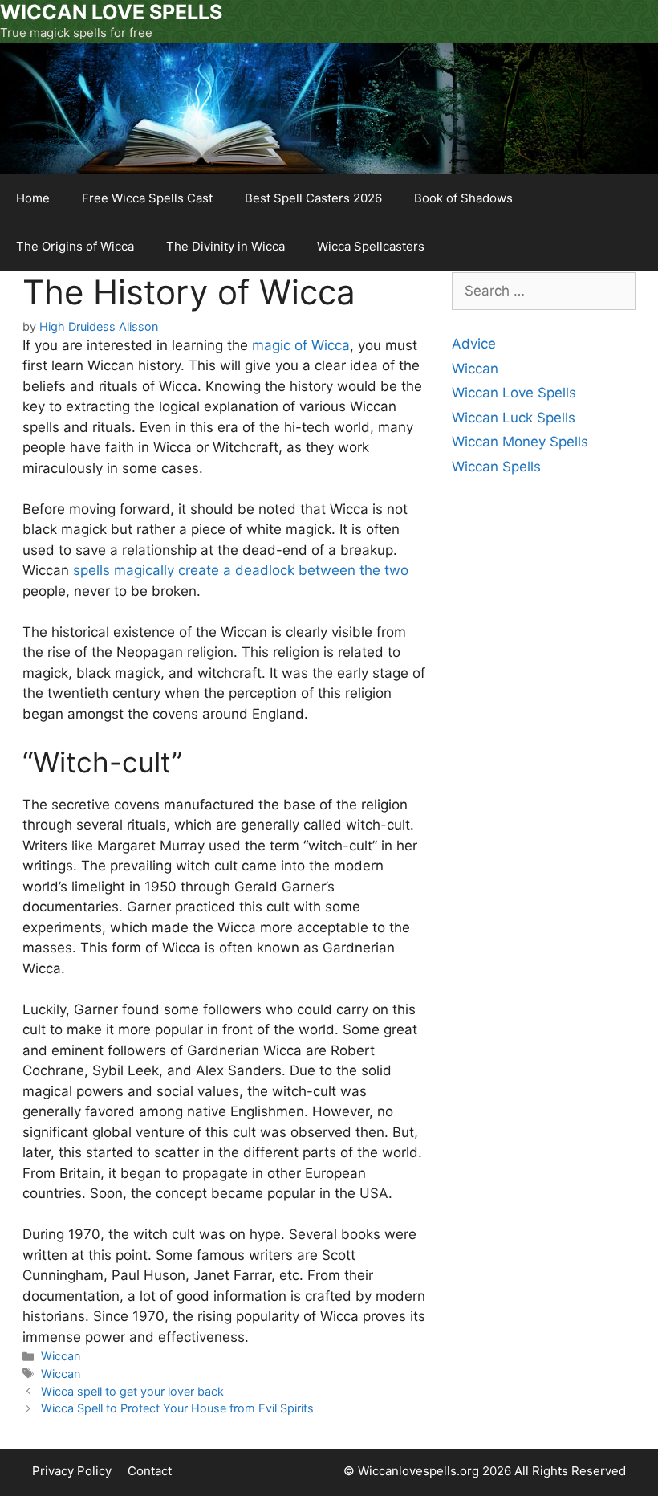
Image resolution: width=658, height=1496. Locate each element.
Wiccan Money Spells (520, 442)
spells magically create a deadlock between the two (240, 570)
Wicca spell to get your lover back (132, 1391)
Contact (150, 1470)
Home (33, 198)
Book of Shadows (463, 198)
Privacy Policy (72, 1470)
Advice (474, 344)
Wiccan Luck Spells (513, 418)
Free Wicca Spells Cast (147, 198)
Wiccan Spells (496, 467)
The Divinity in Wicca (225, 246)
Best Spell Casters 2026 (313, 198)
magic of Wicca (299, 345)
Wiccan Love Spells (514, 393)
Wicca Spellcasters (370, 246)
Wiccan (60, 1356)
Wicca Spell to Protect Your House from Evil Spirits (177, 1408)
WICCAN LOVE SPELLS (111, 12)
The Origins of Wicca (75, 246)
